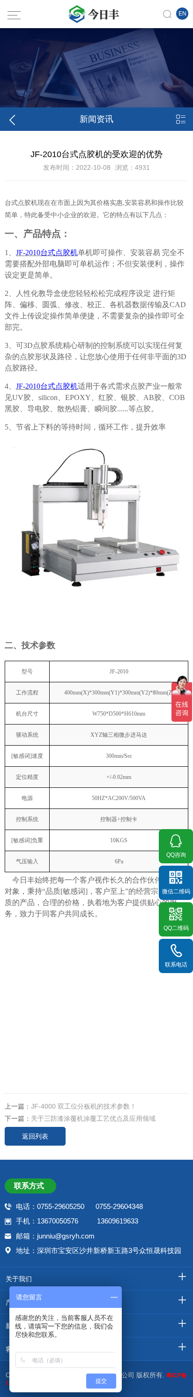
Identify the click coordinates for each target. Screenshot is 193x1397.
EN (182, 13)
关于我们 (19, 1279)
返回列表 (35, 1136)
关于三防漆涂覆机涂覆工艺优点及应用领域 (93, 1118)
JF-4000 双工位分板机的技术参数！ (83, 1106)
